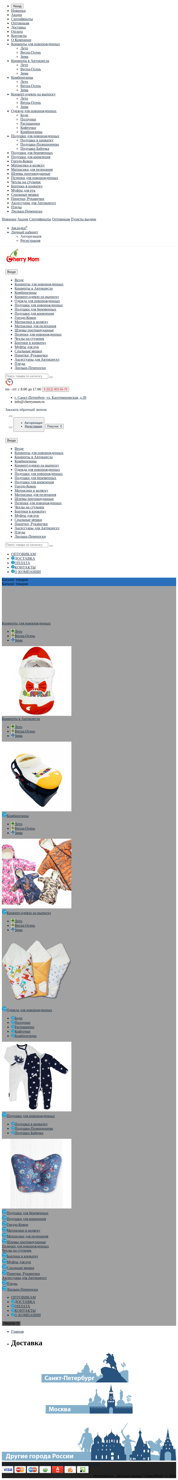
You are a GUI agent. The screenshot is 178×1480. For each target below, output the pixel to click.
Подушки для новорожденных (35, 136)
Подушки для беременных (32, 153)
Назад (17, 6)
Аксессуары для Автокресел (33, 203)
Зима (24, 57)
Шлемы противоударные (30, 174)
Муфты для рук (23, 190)
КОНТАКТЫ (25, 567)
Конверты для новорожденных (35, 44)
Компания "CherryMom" (21, 1464)
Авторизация (30, 236)
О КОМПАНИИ (28, 572)
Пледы (16, 207)
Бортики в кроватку (27, 186)
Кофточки (28, 128)
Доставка (18, 27)
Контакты (19, 36)
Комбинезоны (22, 77)
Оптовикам (20, 23)
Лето (24, 48)
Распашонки (30, 123)
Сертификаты (22, 19)
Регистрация (30, 240)
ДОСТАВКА (25, 558)
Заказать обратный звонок (26, 410)
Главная (17, 1331)
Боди (24, 115)
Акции (16, 15)
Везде (19, 280)
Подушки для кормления (30, 157)
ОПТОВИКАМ (23, 554)
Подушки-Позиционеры (39, 144)
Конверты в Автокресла (30, 61)
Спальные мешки (25, 194)
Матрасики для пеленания (32, 169)
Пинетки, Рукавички (27, 199)
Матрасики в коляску (28, 165)
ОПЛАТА (22, 563)
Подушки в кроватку (37, 140)
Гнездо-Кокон (22, 161)
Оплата (17, 31)
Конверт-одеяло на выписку (33, 94)
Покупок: (54, 426)
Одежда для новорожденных (34, 111)
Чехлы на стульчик (26, 182)
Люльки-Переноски (26, 211)
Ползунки (28, 119)
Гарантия (76, 1464)
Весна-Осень (30, 52)
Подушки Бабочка (34, 149)
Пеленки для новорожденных (34, 178)
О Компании (21, 40)
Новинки (18, 11)
